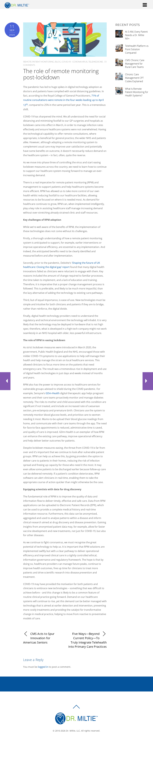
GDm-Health (53, 393)
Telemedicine (95, 62)
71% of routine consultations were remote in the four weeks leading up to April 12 (63, 100)
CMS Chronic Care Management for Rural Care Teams (134, 64)
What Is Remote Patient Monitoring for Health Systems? (136, 92)
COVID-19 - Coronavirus (75, 62)
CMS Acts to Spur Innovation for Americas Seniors (39, 638)
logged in (43, 666)
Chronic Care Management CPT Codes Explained (134, 78)
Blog (58, 62)
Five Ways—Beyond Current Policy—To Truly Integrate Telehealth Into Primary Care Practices (87, 640)
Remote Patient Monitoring (38, 62)
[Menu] (145, 5)
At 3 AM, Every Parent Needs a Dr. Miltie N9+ (136, 35)
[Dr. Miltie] (17, 6)
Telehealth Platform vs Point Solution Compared (136, 49)
